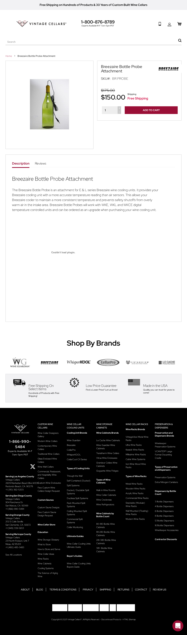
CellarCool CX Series (77, 459)
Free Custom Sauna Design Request (47, 514)
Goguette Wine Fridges (107, 470)
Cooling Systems (46, 568)
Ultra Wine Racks (134, 444)
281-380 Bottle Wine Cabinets (106, 542)
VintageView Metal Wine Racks (137, 438)
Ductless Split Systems (77, 498)
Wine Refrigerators (105, 504)
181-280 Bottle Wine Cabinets (105, 534)
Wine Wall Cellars (46, 466)
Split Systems (73, 485)
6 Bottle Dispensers (164, 511)
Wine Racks (43, 558)
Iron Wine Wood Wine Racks (136, 466)
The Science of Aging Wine (48, 575)
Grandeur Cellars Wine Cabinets (106, 464)
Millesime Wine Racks (136, 454)
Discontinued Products (111, 619)
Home (8, 56)
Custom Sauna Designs (48, 507)
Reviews (40, 163)
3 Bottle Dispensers (164, 501)
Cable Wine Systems (135, 459)
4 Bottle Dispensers (164, 506)
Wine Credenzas (104, 499)
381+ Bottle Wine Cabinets (104, 550)
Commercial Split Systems (75, 521)
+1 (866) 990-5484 (14, 508)
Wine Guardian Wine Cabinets (105, 447)
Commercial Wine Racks (137, 498)
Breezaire (71, 445)
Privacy (88, 589)
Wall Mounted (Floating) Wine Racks (137, 512)
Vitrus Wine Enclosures (106, 458)
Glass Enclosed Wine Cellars (47, 460)
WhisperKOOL (74, 454)
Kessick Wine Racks (135, 449)
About (25, 589)
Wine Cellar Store (46, 524)
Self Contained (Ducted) (78, 480)
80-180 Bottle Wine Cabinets (105, 525)
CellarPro (71, 449)
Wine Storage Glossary (48, 539)
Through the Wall (74, 475)
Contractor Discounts (166, 539)
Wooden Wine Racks (135, 488)
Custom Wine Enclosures (49, 482)
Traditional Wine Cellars (48, 453)
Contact (141, 589)
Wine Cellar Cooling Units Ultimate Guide (79, 545)
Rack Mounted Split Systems (76, 505)
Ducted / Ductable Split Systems (78, 492)
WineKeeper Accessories (166, 530)
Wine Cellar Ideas (46, 554)
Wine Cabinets (44, 563)
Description (20, 163)
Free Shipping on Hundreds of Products (66, 5)
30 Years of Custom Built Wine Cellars (121, 5)
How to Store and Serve (49, 549)
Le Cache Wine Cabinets (108, 440)
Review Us (159, 589)
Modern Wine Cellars (47, 441)
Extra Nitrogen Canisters (166, 482)
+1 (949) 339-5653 (14, 528)
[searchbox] (93, 41)
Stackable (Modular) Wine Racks (135, 504)
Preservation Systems (165, 477)
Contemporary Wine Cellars (47, 447)
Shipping (105, 589)
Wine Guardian (73, 440)
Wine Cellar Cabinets (106, 495)
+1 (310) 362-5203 (14, 489)
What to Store (44, 544)
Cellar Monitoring (75, 527)
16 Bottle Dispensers (164, 525)
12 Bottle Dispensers (164, 520)
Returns (123, 589)
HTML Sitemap (129, 619)
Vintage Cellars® (75, 619)
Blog (39, 589)
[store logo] (41, 23)
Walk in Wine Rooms (105, 490)
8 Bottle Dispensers (164, 515)
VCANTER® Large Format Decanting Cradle (163, 454)
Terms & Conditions (62, 589)
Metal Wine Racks (134, 483)
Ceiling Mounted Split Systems (77, 513)
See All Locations (13, 554)
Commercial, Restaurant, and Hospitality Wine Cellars (49, 475)
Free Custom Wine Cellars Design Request (49, 489)
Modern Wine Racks (135, 519)
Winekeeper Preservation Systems (165, 445)
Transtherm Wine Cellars (107, 453)
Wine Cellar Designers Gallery (48, 435)
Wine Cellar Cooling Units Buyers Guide (79, 565)
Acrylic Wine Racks (134, 493)
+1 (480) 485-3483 (14, 547)
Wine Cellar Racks (137, 424)
